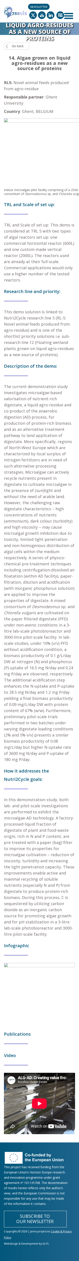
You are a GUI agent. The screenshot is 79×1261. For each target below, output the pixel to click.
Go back (17, 46)
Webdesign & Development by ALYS (26, 1243)
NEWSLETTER (38, 7)
